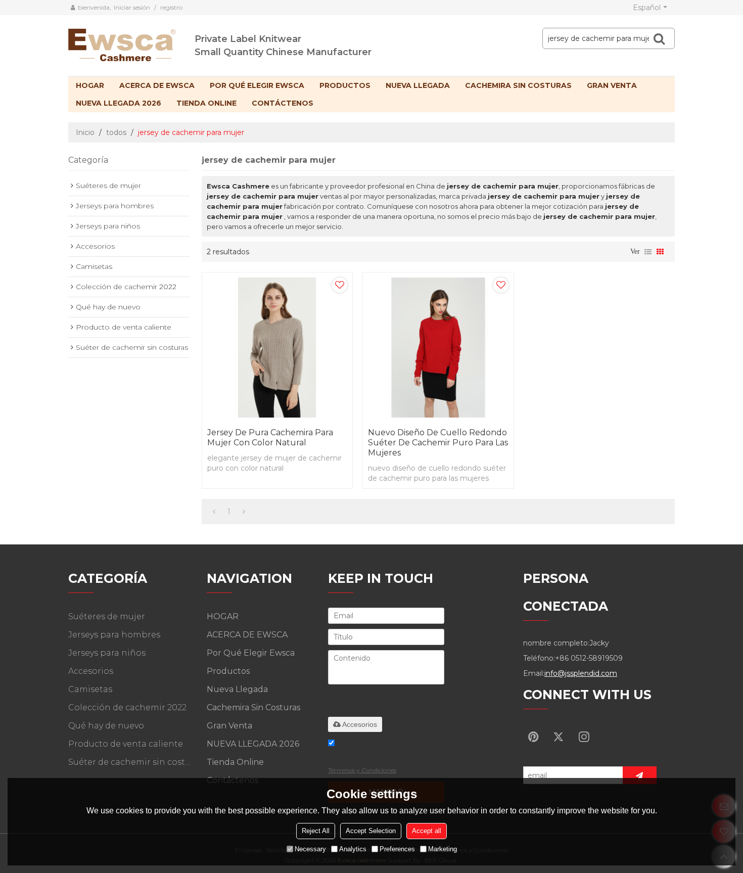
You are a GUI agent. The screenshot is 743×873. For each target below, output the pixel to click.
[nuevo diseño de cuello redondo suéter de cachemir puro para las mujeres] (438, 348)
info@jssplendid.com (580, 673)
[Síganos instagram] (583, 736)
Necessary (310, 849)
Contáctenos (282, 103)
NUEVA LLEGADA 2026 (118, 103)
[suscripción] (640, 775)
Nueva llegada (418, 85)
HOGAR (90, 85)
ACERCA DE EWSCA (157, 85)
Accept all (426, 831)
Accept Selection (371, 831)
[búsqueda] (659, 38)
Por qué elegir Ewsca (257, 85)
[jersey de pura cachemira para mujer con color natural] (277, 348)
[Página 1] (214, 511)
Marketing (442, 849)
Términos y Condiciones (362, 770)
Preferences (397, 849)
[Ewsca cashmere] (131, 43)
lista (648, 252)
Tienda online (206, 103)
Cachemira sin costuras (518, 85)
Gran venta (612, 85)
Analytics (352, 849)
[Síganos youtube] (533, 736)
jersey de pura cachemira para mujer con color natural (270, 437)
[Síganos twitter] (558, 736)
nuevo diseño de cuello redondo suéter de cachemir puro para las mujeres (438, 442)
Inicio (85, 132)
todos (116, 132)
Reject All (316, 831)
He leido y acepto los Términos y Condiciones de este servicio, (385, 760)
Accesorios (359, 724)
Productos (344, 85)
